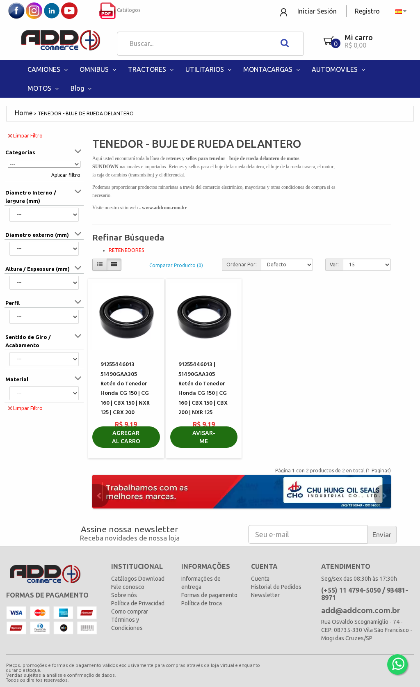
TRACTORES (148, 69)
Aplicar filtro (65, 175)
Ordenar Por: (241, 264)
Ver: (334, 264)
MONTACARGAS (268, 69)
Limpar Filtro (28, 135)
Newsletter (265, 595)
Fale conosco (127, 587)
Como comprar (129, 611)
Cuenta (260, 578)
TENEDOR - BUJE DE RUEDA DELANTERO (86, 113)
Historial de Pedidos (276, 587)
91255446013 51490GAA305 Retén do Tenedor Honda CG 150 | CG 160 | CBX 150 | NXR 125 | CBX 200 (125, 388)
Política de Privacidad (137, 603)
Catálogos (128, 10)
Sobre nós (124, 595)
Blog (78, 88)
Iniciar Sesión (317, 11)
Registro (367, 11)
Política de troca (201, 603)
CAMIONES (44, 69)
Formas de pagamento (209, 595)
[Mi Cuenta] (284, 11)
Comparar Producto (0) (176, 265)
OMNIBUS (95, 69)
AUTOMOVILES (335, 69)
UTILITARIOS (205, 69)
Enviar (381, 534)
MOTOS (40, 88)
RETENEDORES (126, 250)
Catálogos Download (137, 578)
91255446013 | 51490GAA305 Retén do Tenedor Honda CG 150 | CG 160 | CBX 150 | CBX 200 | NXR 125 (203, 388)
